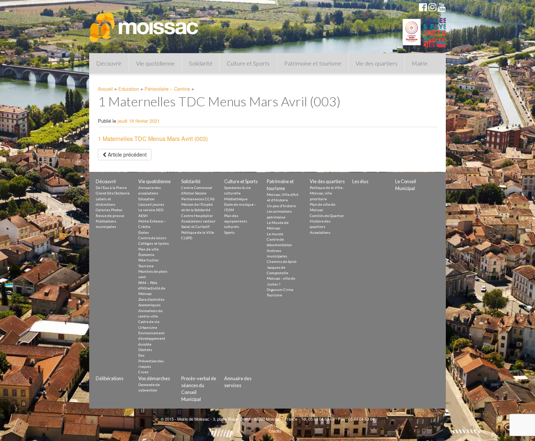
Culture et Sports (248, 63)
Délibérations (109, 378)
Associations (320, 232)
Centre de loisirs (152, 238)
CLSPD (186, 238)
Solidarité (201, 63)
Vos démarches (154, 378)
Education (128, 88)
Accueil (105, 88)
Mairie (420, 63)
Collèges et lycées (153, 243)
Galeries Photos (109, 210)
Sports (229, 232)
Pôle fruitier (148, 260)
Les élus (360, 181)
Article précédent (126, 154)
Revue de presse (110, 215)
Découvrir (109, 63)
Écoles (143, 232)
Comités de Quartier (327, 215)
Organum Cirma (280, 289)
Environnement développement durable (151, 338)
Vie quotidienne (155, 63)
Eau (141, 355)
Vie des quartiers (376, 63)
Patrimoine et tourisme (312, 63)
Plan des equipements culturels (235, 221)
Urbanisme (147, 327)
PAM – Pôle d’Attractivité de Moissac (151, 288)
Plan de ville (148, 249)
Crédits (275, 431)
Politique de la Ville (197, 232)
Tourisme (146, 266)
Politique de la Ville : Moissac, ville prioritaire (327, 193)
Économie (146, 254)
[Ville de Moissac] (144, 23)
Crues (143, 372)
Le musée (275, 234)
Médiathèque (235, 199)
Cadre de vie (148, 321)
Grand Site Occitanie (113, 193)
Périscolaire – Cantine (167, 88)
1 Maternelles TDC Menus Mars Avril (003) (153, 138)
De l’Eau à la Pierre (111, 187)
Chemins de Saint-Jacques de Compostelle (282, 267)
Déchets (145, 349)
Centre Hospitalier (197, 215)
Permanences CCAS (197, 199)
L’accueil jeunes (151, 204)
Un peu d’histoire (281, 206)
